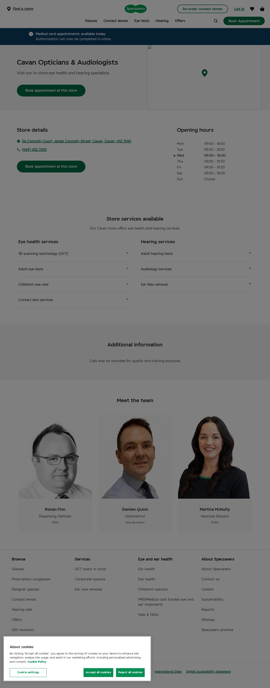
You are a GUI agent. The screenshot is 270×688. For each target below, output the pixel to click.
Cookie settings (28, 672)
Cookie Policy (37, 662)
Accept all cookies (98, 672)
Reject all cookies (130, 672)
